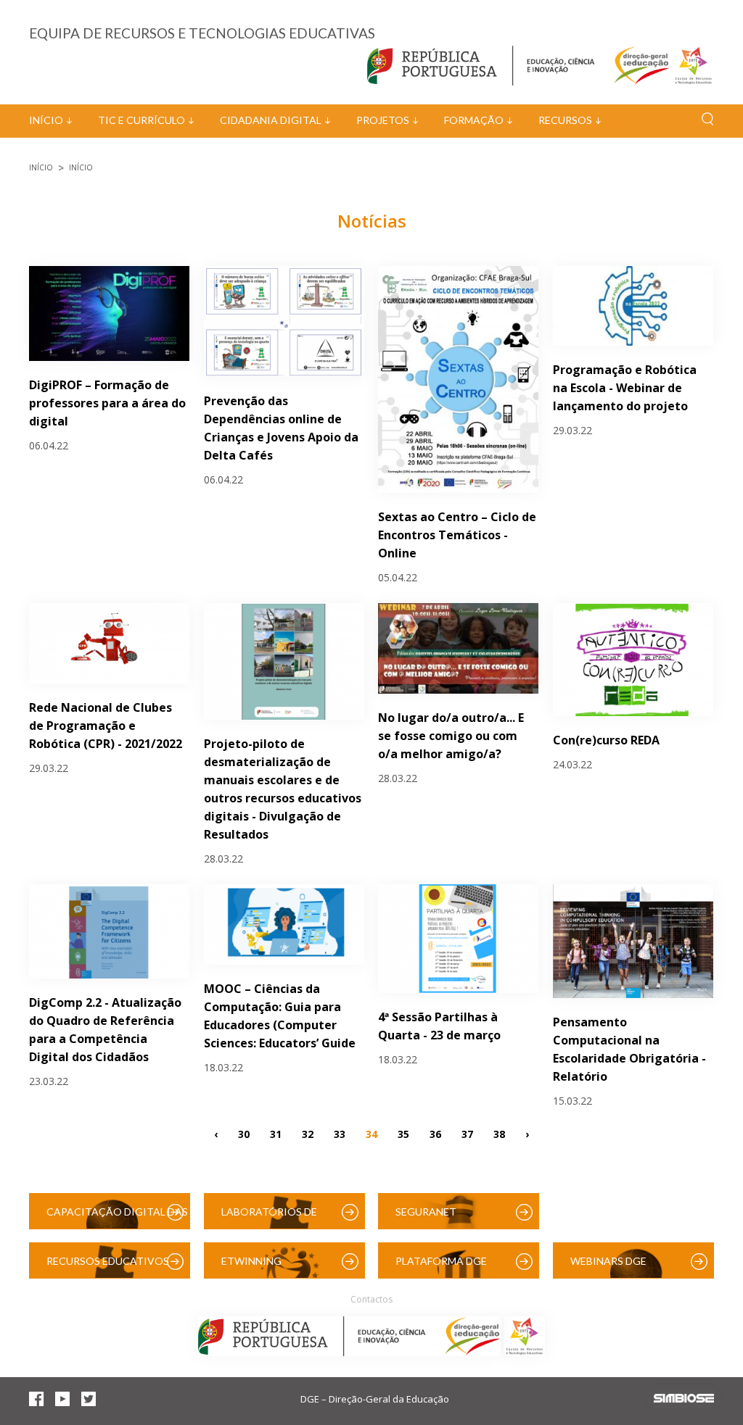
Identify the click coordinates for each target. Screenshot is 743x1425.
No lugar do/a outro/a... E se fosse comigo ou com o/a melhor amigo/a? (451, 736)
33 (339, 1134)
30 (244, 1134)
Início (46, 120)
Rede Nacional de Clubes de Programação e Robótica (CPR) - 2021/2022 (105, 725)
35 (403, 1134)
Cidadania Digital (270, 120)
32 (307, 1134)
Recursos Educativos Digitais (107, 1267)
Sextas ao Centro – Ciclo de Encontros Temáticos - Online (457, 535)
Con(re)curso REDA (606, 740)
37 (467, 1134)
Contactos (371, 1299)
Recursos (565, 120)
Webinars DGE (608, 1261)
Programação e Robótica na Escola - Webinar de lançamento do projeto (625, 388)
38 (499, 1134)
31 (276, 1134)
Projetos (382, 120)
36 (435, 1134)
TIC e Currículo (141, 120)
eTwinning (251, 1261)
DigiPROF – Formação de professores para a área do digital (107, 403)
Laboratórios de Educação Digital (272, 1217)
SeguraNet (425, 1211)
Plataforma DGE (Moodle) (441, 1267)
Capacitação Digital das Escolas (117, 1217)
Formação (474, 120)
